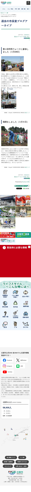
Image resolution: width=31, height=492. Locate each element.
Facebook (9, 360)
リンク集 (22, 457)
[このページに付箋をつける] (22, 186)
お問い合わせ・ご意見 (21, 466)
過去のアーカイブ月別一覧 (21, 36)
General (26, 34)
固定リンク (27, 112)
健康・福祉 (23, 8)
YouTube (10, 372)
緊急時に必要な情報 (15, 261)
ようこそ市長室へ (12, 14)
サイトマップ (8, 466)
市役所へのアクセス (22, 461)
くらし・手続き (10, 8)
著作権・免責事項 (8, 461)
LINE (21, 366)
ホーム (4, 8)
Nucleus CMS (25, 182)
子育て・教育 (17, 8)
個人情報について (11, 457)
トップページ (4, 14)
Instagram (9, 366)
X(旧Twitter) (23, 360)
